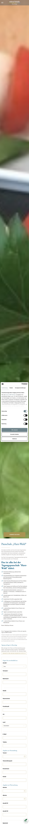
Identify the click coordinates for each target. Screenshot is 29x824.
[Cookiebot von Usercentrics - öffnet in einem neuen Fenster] (21, 384)
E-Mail (4, 734)
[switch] (25, 415)
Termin (4, 753)
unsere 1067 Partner (10, 394)
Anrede (4, 663)
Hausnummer (6, 698)
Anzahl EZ (5, 803)
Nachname (5, 678)
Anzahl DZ (5, 811)
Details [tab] (11, 387)
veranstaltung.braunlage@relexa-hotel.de (14, 653)
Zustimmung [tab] (5, 387)
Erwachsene (6, 768)
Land (4, 722)
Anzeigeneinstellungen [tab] (20, 387)
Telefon (5, 742)
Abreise (5, 795)
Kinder (4, 776)
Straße (4, 690)
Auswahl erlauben (14, 434)
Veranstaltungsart (7, 760)
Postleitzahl (6, 706)
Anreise (5, 787)
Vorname (5, 670)
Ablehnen (14, 438)
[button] (26, 821)
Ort (3, 714)
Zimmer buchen (14, 534)
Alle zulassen (14, 429)
